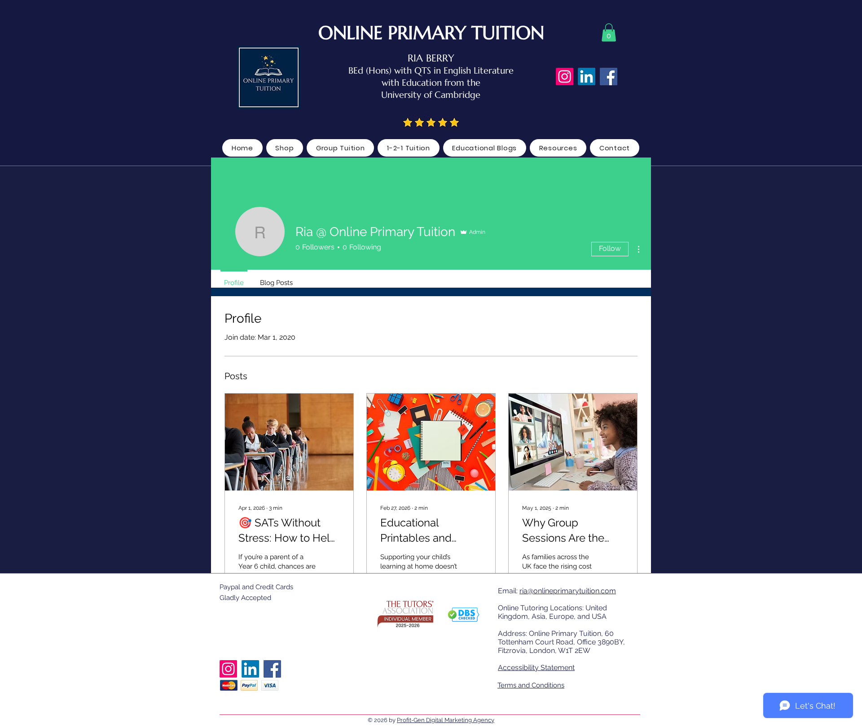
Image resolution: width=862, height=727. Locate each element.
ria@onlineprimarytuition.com (567, 591)
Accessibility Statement (536, 667)
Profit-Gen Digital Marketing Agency (445, 720)
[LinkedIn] (586, 76)
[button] (608, 32)
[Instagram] (564, 76)
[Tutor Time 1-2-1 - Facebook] (608, 76)
